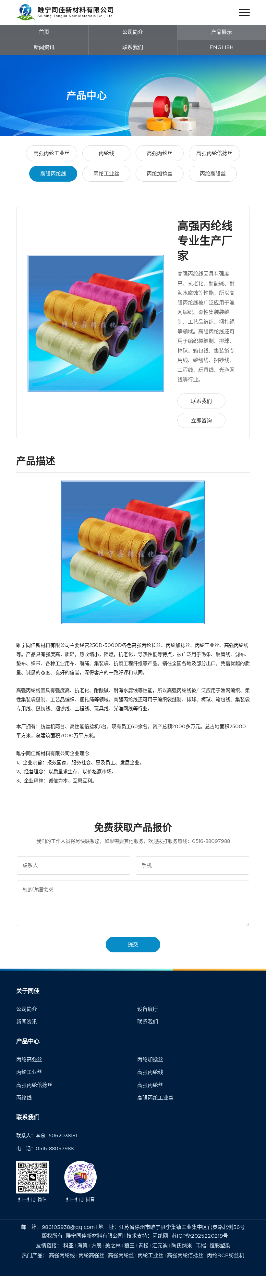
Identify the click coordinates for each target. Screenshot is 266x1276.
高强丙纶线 (53, 173)
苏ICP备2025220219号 (200, 1236)
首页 (44, 32)
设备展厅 (147, 1009)
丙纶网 (160, 1236)
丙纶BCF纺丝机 (225, 1255)
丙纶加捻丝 (160, 173)
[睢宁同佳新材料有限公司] (65, 12)
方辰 (96, 1245)
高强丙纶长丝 (146, 645)
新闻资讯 (44, 47)
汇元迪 (160, 1245)
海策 (82, 1245)
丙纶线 (106, 153)
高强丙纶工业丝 (51, 153)
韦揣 (201, 1245)
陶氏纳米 (181, 1245)
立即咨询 (201, 420)
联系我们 (132, 47)
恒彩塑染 (220, 1245)
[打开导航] (244, 12)
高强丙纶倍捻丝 (214, 153)
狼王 (129, 1245)
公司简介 (132, 32)
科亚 (68, 1245)
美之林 (113, 1245)
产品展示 (221, 32)
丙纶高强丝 (213, 173)
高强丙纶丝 (160, 153)
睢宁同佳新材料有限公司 (43, 645)
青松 (143, 1245)
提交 (133, 944)
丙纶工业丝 (106, 173)
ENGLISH (222, 47)
